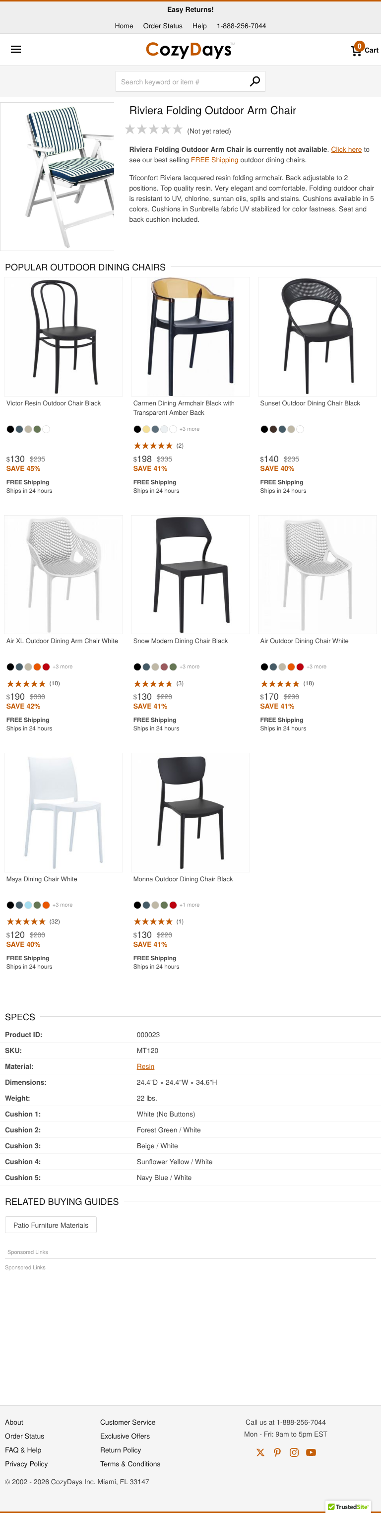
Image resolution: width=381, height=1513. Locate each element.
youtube (311, 1452)
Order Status (163, 25)
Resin (146, 1066)
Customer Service (127, 1422)
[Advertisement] (190, 1332)
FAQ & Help (23, 1449)
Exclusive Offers (125, 1436)
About (14, 1422)
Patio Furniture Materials (50, 1225)
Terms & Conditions (130, 1463)
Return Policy (120, 1449)
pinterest (277, 1452)
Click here (346, 149)
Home (124, 25)
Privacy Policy (26, 1463)
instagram (294, 1452)
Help (199, 25)
